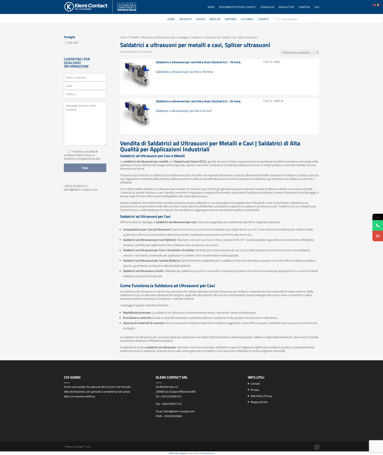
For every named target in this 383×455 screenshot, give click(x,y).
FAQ (316, 7)
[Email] (377, 236)
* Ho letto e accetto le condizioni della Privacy (81, 153)
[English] (374, 4)
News (211, 7)
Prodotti (185, 19)
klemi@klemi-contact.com (81, 189)
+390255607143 (171, 404)
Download (267, 7)
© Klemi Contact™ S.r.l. (77, 446)
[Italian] (378, 4)
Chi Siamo (247, 19)
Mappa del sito (259, 402)
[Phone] (377, 225)
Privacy (255, 390)
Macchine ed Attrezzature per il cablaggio (165, 37)
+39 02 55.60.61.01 (76, 186)
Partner (230, 19)
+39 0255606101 (171, 396)
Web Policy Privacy (261, 396)
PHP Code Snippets (178, 453)
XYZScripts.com (207, 453)
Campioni (304, 7)
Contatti (263, 19)
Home (171, 19)
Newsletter (286, 7)
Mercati (215, 19)
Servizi (200, 19)
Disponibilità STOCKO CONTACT (237, 7)
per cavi (73, 42)
